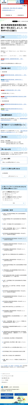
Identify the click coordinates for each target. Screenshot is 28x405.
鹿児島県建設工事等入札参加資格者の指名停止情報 (14, 351)
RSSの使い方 (4, 382)
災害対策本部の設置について (9, 10)
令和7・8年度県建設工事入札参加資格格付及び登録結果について (14, 281)
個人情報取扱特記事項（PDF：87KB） (12, 90)
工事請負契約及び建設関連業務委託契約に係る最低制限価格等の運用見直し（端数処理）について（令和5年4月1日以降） (15, 332)
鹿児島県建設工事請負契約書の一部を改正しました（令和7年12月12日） (14, 260)
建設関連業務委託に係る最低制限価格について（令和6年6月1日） (15, 316)
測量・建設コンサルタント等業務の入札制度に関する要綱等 (14, 360)
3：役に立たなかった (8, 194)
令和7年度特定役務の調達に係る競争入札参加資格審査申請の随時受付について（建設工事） (15, 276)
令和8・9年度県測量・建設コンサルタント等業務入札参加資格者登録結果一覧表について (14, 229)
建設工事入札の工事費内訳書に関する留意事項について (14, 255)
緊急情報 (26, 2)
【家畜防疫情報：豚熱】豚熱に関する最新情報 (12, 8)
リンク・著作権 (5, 380)
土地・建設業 (10, 365)
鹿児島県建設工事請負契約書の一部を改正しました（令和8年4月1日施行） (14, 249)
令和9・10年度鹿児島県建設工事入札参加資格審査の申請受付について (14, 214)
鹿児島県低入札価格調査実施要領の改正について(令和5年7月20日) (14, 327)
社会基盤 (5, 365)
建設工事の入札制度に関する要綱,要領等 (12, 355)
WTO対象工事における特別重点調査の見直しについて (14, 347)
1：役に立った (6, 193)
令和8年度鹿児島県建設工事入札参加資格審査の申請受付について (15, 265)
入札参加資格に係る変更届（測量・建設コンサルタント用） (14, 342)
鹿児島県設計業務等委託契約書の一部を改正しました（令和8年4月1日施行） (14, 244)
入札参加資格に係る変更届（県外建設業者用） (13, 338)
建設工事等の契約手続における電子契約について (13, 306)
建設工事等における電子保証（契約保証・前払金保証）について (14, 286)
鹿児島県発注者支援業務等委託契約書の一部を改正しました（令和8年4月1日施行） (14, 234)
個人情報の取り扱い (6, 378)
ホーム (2, 365)
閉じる (25, 5)
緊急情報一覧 (9, 15)
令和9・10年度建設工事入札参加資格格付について (14, 224)
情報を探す (22, 2)
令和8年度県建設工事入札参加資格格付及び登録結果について (15, 219)
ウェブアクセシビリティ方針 (7, 375)
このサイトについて (6, 373)
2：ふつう (14, 193)
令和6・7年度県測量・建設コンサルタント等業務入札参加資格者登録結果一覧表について (14, 322)
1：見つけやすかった (8, 198)
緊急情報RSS (21, 15)
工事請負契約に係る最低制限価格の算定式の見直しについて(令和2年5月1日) (14, 270)
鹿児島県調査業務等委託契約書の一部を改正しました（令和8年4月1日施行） (14, 239)
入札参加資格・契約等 (7, 210)
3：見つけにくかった (8, 200)
